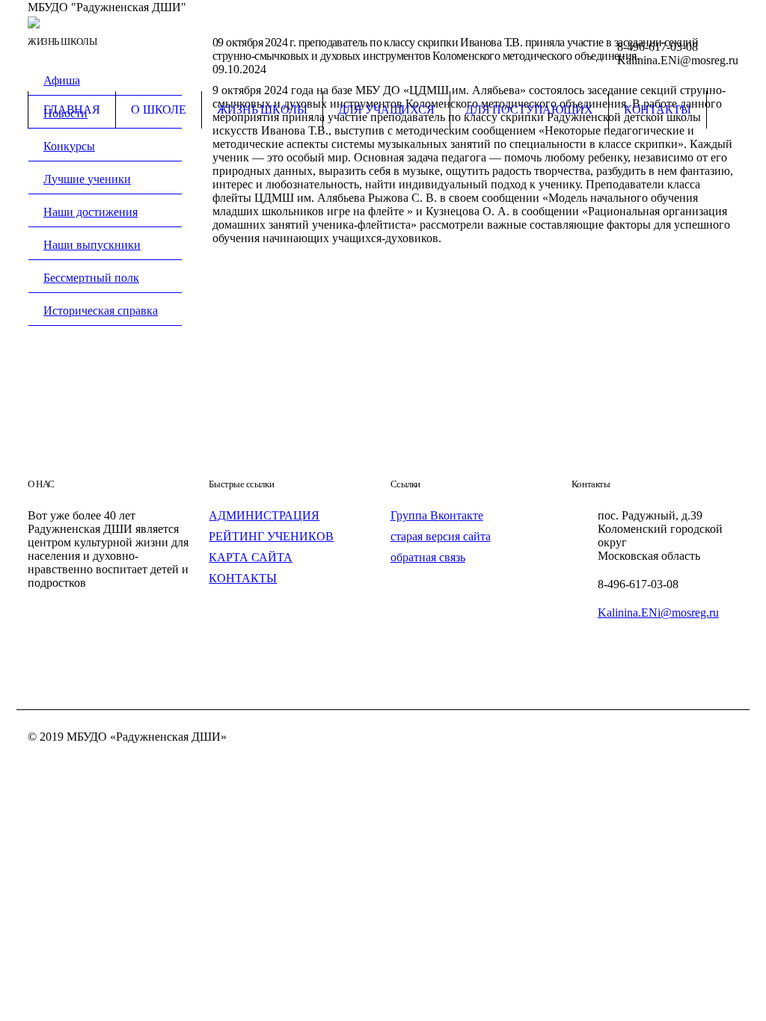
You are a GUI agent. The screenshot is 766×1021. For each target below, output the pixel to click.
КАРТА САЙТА (250, 557)
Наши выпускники (92, 244)
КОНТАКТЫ (243, 578)
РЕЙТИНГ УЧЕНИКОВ (271, 536)
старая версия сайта (440, 536)
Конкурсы (69, 146)
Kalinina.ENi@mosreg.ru (658, 612)
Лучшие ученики (87, 179)
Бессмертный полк (91, 277)
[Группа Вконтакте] (727, 8)
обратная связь (427, 557)
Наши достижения (90, 212)
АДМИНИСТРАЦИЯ (264, 515)
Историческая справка (100, 310)
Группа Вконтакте (436, 515)
